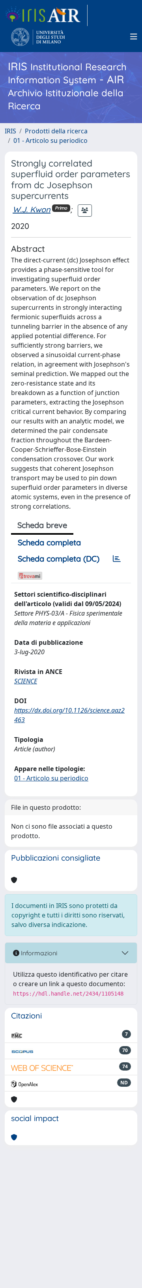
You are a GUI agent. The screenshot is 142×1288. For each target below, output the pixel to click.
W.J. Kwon (31, 209)
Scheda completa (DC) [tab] (58, 559)
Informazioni (38, 953)
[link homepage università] (38, 36)
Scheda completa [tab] (49, 542)
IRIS (10, 131)
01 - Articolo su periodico (50, 140)
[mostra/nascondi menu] (133, 37)
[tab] (116, 558)
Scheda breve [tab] (42, 525)
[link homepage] (46, 15)
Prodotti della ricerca (56, 131)
